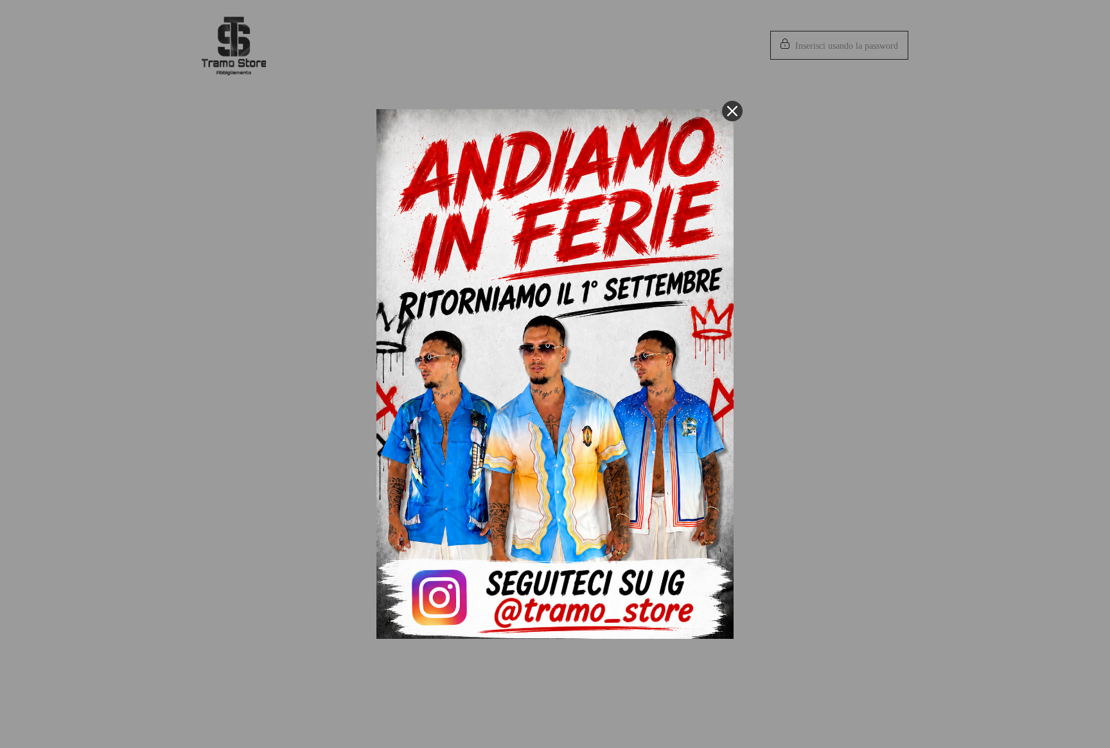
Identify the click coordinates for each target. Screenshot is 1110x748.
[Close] (732, 111)
